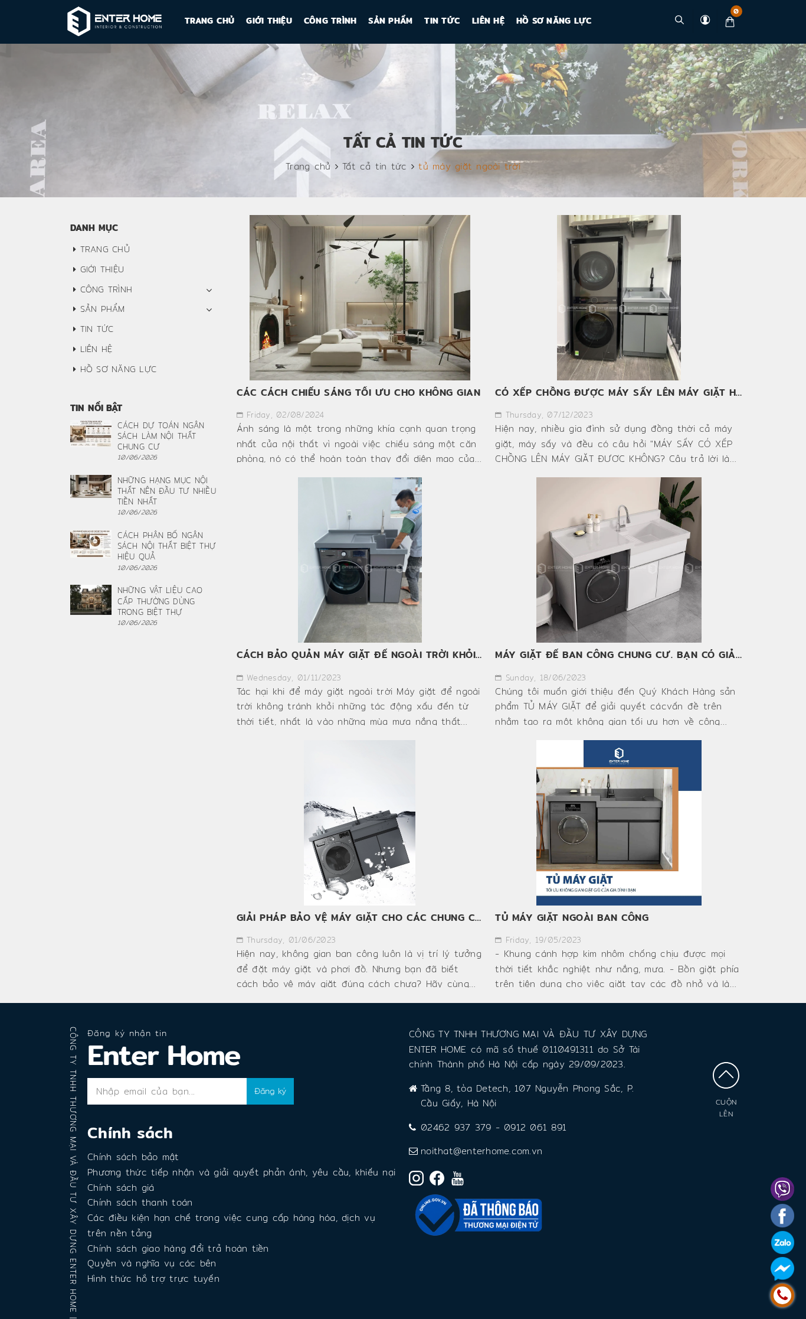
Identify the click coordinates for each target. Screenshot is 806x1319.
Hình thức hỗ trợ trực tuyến (153, 1278)
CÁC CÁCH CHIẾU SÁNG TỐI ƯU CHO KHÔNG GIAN (359, 392)
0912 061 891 (535, 1127)
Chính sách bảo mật (133, 1157)
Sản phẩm (390, 20)
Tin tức (442, 20)
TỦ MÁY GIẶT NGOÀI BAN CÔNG (571, 917)
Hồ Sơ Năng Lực (554, 20)
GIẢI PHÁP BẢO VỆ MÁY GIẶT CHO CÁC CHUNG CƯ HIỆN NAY (385, 917)
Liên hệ (488, 20)
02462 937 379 (456, 1127)
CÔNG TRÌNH (330, 20)
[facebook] (440, 1180)
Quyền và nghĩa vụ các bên (151, 1263)
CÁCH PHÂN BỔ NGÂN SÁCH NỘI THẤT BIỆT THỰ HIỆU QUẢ (166, 545)
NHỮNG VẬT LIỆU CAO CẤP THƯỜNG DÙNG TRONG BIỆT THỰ (159, 600)
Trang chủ (209, 20)
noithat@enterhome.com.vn (481, 1151)
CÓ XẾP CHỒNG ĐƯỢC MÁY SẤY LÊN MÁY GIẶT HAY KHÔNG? (644, 392)
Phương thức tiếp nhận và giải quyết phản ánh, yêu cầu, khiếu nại (241, 1172)
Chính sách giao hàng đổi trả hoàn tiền (178, 1248)
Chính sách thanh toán (139, 1202)
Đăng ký (270, 1090)
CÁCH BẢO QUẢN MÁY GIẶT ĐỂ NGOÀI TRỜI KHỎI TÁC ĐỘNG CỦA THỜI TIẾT (422, 654)
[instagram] (419, 1180)
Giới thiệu (269, 20)
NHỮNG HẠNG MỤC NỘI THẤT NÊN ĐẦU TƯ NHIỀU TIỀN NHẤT (166, 490)
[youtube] (460, 1180)
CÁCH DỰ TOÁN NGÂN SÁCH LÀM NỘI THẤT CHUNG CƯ (160, 435)
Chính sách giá (121, 1187)
